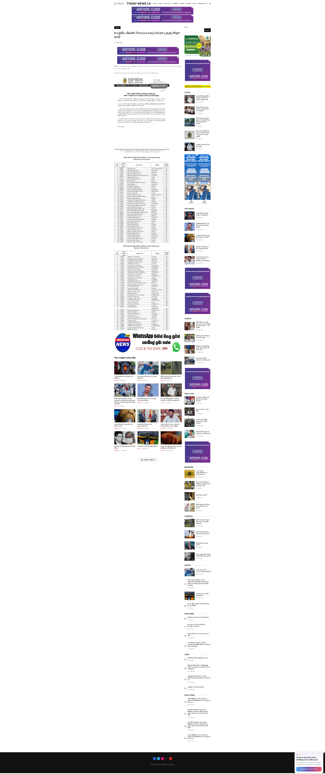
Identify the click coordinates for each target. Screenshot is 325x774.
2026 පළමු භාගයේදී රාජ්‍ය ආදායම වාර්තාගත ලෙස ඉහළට (190, 507)
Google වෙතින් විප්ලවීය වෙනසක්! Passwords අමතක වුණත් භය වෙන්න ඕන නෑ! (185, 679)
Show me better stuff (309, 769)
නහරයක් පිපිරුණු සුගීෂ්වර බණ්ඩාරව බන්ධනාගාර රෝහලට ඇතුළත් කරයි (171, 390)
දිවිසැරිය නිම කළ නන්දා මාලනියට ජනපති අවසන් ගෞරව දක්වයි (190, 110)
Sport (182, 3)
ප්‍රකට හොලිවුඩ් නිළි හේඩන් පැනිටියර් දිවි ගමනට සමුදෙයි (190, 556)
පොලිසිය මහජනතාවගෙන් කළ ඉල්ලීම (190, 147)
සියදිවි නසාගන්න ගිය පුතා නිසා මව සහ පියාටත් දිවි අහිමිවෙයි (171, 367)
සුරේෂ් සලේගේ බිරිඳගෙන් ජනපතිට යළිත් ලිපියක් (124, 437)
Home (155, 3)
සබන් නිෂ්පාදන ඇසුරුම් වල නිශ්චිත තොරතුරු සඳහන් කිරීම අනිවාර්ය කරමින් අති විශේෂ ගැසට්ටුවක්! (185, 646)
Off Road (116, 380)
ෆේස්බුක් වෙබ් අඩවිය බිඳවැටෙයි (185, 688)
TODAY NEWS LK (139, 3)
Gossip (188, 3)
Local (160, 3)
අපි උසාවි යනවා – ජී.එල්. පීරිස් (190, 411)
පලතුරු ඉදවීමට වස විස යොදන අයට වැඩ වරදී (185, 636)
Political (167, 3)
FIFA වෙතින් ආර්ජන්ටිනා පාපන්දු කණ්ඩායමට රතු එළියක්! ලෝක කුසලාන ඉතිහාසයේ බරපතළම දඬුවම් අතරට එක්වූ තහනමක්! (124, 390)
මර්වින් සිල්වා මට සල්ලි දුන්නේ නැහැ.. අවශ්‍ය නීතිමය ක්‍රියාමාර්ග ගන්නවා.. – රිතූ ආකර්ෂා (190, 326)
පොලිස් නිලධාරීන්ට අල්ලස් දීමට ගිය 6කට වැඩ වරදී (124, 415)
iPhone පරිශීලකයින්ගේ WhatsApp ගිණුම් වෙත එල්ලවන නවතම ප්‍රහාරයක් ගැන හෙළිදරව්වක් (185, 668)
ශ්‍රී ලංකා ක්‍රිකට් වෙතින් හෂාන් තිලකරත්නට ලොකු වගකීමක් (185, 606)
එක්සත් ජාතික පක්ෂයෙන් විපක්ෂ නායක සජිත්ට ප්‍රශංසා (190, 434)
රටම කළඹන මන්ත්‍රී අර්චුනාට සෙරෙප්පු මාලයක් (190, 360)
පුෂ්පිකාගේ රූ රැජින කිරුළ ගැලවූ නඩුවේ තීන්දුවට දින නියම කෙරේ (190, 349)
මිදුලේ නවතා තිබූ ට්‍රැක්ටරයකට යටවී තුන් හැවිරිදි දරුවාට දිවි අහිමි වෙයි (171, 437)
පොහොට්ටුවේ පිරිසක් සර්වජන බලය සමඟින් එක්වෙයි (190, 423)
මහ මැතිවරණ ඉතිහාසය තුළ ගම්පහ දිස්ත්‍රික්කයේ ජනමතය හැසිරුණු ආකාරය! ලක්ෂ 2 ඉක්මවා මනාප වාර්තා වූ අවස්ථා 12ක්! (185, 713)
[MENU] (115, 3)
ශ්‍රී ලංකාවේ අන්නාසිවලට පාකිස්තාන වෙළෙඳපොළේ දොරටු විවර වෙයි (190, 485)
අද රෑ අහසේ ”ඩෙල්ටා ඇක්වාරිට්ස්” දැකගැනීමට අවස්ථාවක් (185, 626)
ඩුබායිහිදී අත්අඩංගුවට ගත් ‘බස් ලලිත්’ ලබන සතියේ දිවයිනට (148, 390)
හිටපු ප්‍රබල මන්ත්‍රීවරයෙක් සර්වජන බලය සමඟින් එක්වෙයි (190, 400)
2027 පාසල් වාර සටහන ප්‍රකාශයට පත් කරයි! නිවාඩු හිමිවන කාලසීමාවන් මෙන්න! (190, 122)
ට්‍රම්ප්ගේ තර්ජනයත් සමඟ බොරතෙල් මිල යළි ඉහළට (190, 534)
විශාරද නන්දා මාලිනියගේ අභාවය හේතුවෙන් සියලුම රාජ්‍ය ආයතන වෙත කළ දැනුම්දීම (190, 135)
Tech (194, 3)
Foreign (175, 3)
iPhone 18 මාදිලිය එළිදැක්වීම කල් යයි (185, 659)
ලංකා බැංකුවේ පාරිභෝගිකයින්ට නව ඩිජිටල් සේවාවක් (190, 474)
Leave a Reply (149, 460)
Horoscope (202, 3)
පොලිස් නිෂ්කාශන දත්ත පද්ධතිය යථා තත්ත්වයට (124, 367)
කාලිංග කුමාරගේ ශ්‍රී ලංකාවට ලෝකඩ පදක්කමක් (148, 367)
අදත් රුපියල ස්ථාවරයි (190, 496)
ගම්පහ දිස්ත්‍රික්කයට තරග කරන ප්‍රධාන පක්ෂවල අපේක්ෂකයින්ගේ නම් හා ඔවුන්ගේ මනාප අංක (185, 702)
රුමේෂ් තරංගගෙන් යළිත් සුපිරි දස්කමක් (148, 437)
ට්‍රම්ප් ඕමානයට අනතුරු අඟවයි (190, 545)
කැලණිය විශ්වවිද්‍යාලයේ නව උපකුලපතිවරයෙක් (148, 415)
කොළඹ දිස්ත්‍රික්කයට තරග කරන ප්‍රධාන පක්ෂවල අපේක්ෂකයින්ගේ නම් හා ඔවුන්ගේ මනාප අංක (185, 738)
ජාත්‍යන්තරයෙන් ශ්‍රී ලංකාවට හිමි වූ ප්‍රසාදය (185, 618)
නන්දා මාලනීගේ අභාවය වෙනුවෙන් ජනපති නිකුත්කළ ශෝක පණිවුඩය (171, 415)
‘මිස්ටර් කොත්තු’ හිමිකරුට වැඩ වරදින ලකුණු (190, 338)
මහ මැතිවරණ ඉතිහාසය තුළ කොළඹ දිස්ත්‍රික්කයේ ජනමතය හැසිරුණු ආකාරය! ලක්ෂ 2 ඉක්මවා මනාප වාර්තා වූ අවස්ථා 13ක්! (185, 726)
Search (186, 27)
